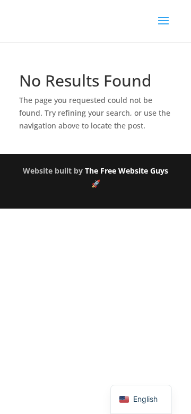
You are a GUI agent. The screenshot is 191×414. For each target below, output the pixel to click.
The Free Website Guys (126, 171)
